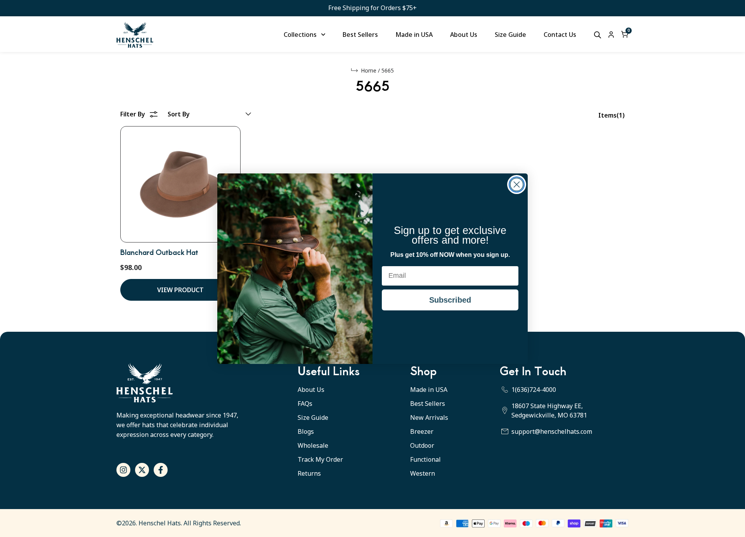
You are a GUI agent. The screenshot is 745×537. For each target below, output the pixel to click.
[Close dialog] (517, 184)
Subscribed (450, 300)
